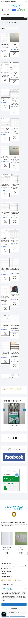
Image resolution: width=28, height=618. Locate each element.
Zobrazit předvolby (14, 612)
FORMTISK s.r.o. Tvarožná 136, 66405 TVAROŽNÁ (14, 566)
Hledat (14, 10)
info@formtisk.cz (6, 571)
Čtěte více (5, 80)
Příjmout (14, 604)
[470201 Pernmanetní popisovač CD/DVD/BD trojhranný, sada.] (14, 413)
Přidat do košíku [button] (5, 55)
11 (12, 377)
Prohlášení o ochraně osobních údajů (17, 616)
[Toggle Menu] (25, 18)
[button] (26, 588)
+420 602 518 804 (7, 568)
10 (9, 377)
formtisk (3, 573)
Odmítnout (14, 608)
